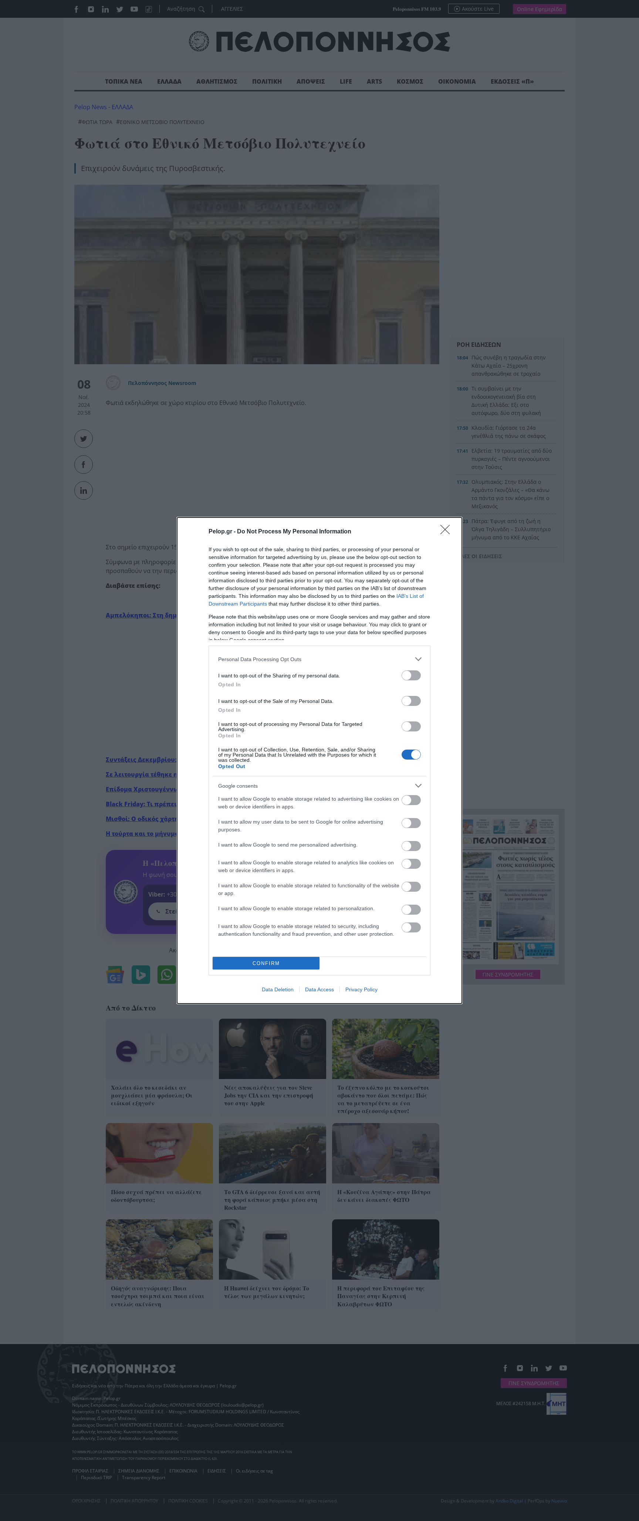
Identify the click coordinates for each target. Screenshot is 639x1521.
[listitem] (319, 659)
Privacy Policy (361, 989)
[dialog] (319, 760)
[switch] (411, 675)
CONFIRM (266, 963)
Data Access (319, 989)
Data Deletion (278, 989)
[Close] (447, 532)
